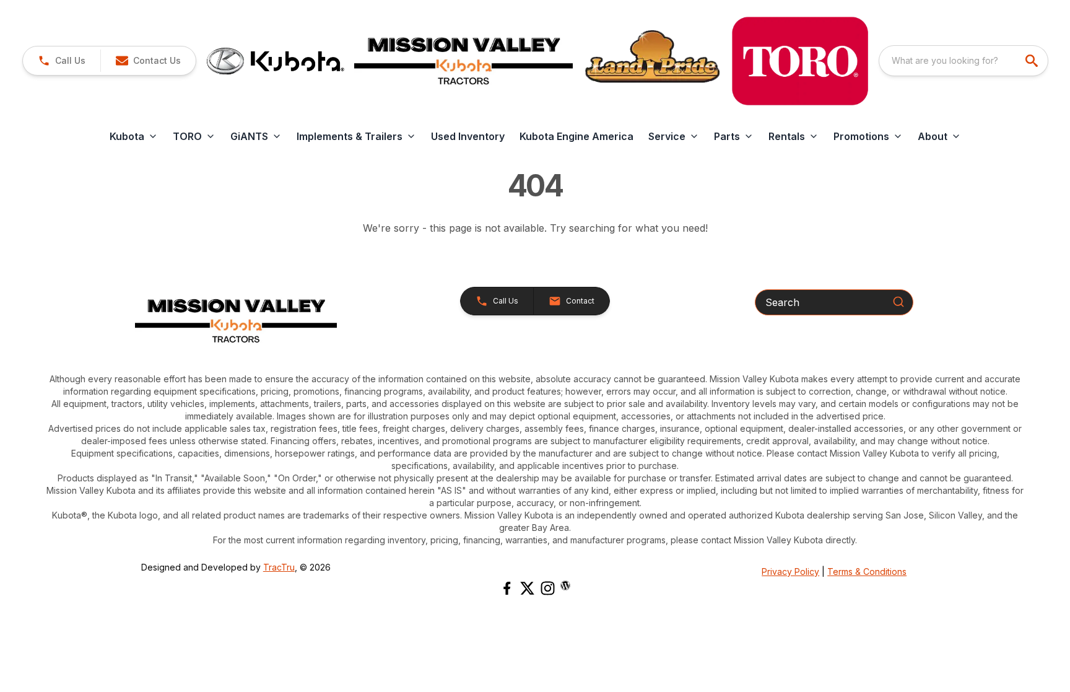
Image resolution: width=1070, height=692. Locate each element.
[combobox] (963, 61)
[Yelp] (565, 585)
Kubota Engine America (576, 136)
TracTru (279, 567)
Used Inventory (468, 136)
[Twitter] (527, 588)
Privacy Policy (790, 571)
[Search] (898, 302)
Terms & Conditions (867, 571)
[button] (61, 61)
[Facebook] (507, 588)
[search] (1033, 60)
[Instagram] (547, 588)
